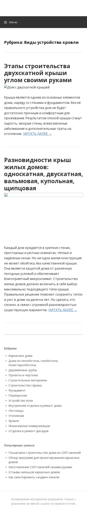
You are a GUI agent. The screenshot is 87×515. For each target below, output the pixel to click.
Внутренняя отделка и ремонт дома (35, 405)
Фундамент (16, 390)
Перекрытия (17, 395)
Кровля (13, 421)
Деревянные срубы (22, 370)
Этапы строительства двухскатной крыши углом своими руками (38, 73)
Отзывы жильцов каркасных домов (34, 472)
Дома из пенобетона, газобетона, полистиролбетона (33, 363)
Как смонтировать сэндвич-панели (33, 477)
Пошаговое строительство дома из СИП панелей (44, 452)
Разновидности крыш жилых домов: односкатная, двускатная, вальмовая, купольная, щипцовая (43, 174)
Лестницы (15, 411)
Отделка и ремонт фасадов (28, 431)
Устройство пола (20, 400)
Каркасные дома (20, 356)
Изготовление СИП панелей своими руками (40, 467)
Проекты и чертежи (23, 375)
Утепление (16, 416)
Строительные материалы (27, 380)
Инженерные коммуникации (29, 426)
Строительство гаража (25, 385)
